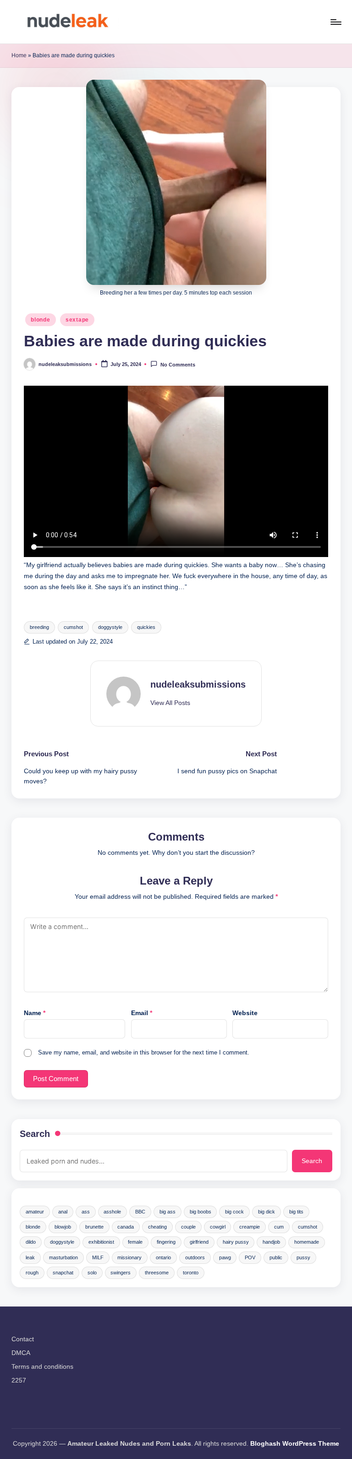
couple (188, 1226)
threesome (157, 1272)
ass (86, 1211)
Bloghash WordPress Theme (294, 1443)
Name (34, 1012)
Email (141, 1012)
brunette (94, 1226)
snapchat (63, 1272)
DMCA (20, 1352)
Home (19, 55)
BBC (140, 1211)
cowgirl (218, 1226)
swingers (120, 1272)
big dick (266, 1211)
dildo (31, 1242)
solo (92, 1272)
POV (250, 1257)
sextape (77, 320)
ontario (163, 1257)
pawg (225, 1257)
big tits (296, 1211)
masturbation (63, 1257)
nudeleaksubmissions (198, 684)
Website (245, 1012)
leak (30, 1257)
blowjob (63, 1226)
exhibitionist (101, 1242)
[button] (170, 702)
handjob (271, 1242)
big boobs (200, 1211)
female (135, 1242)
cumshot (73, 627)
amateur (35, 1211)
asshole (112, 1211)
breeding (39, 627)
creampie (249, 1226)
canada (125, 1226)
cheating (157, 1226)
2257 (18, 1380)
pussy (303, 1257)
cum (279, 1226)
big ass (168, 1211)
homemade (306, 1242)
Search (35, 1134)
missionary (129, 1257)
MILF (98, 1257)
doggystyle (110, 627)
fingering (166, 1242)
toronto (190, 1272)
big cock (234, 1211)
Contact (22, 1339)
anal (62, 1211)
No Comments (177, 364)
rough (32, 1272)
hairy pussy (236, 1242)
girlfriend (199, 1242)
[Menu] (335, 22)
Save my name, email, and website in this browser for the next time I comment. (143, 1052)
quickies (146, 627)
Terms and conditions (42, 1366)
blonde (40, 320)
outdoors (195, 1257)
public (276, 1257)
